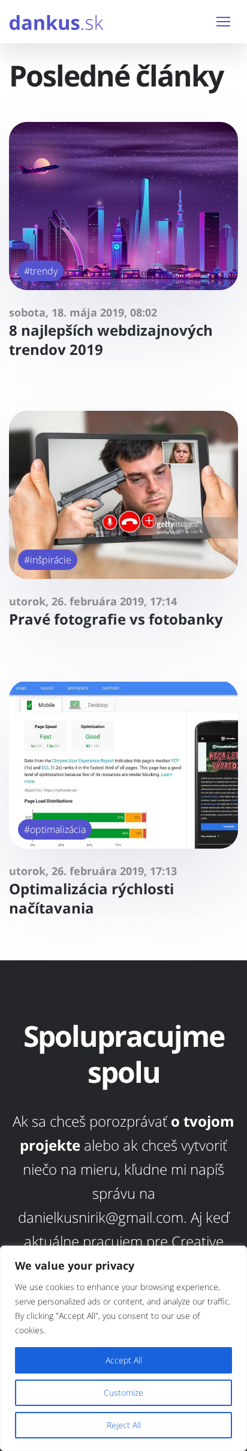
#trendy (41, 270)
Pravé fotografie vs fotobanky (116, 619)
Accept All (124, 1360)
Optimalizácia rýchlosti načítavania (91, 898)
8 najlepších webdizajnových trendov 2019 (111, 339)
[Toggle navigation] (223, 21)
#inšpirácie (47, 559)
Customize (123, 1392)
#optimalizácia (55, 829)
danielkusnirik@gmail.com (100, 1217)
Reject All (124, 1425)
